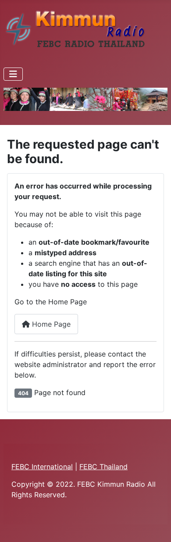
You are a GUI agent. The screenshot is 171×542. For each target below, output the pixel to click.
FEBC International (42, 466)
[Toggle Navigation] (13, 74)
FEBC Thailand (103, 466)
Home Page (50, 324)
